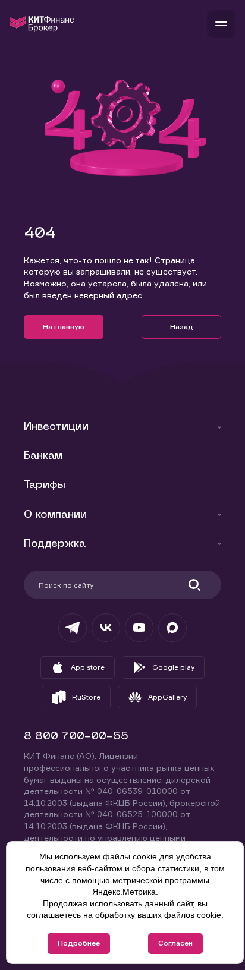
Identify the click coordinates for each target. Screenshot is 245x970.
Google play (173, 667)
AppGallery (167, 696)
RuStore (86, 696)
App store (88, 667)
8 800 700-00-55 (76, 737)
